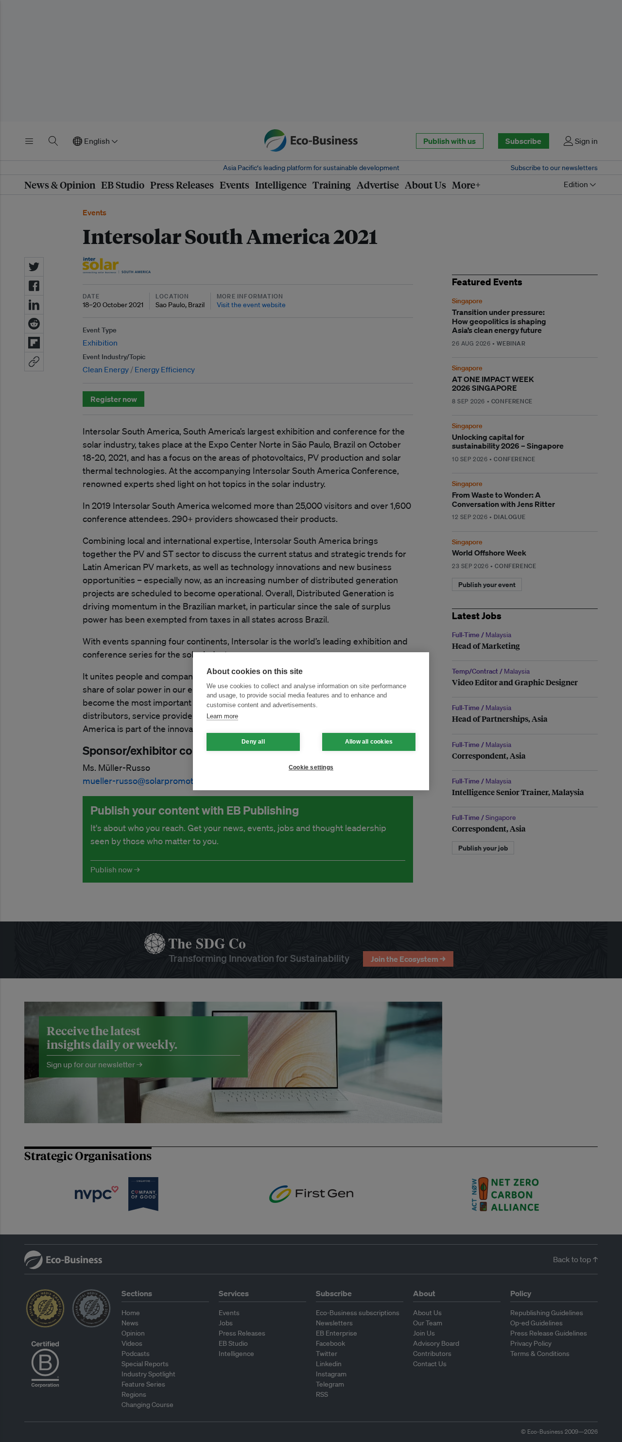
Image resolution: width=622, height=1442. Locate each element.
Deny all (253, 741)
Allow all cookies (369, 741)
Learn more (222, 716)
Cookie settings (311, 767)
